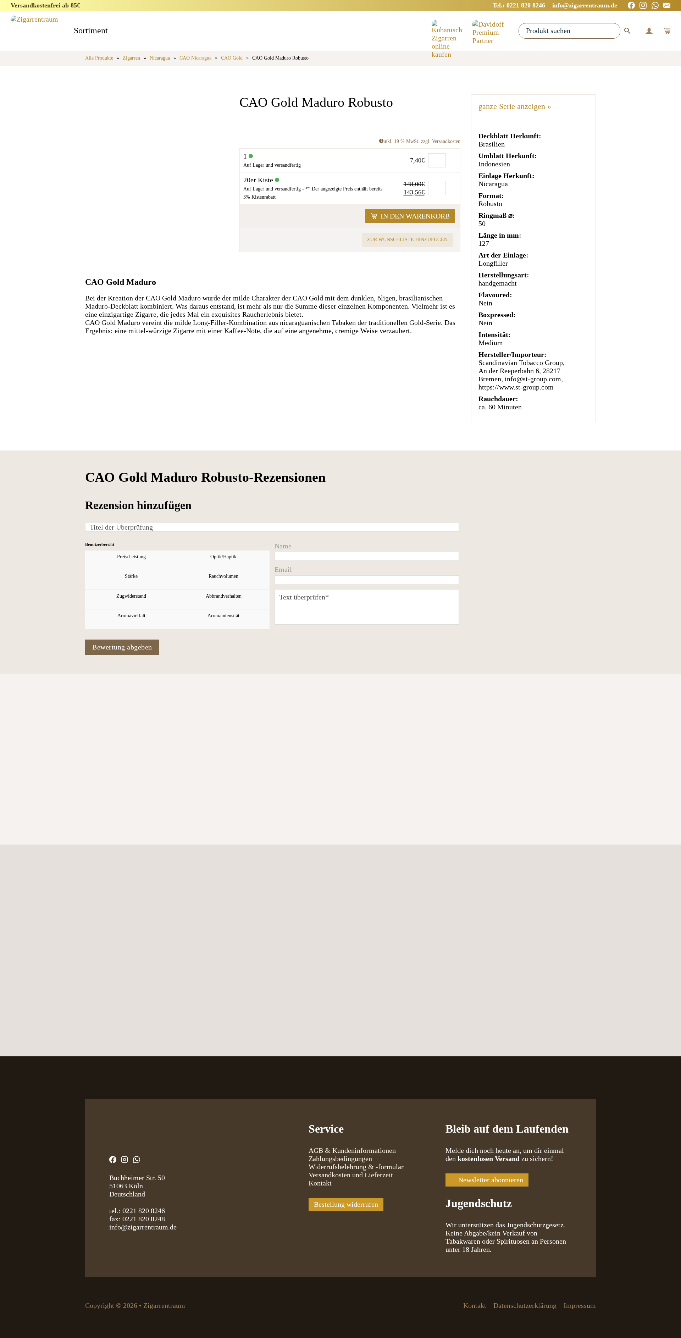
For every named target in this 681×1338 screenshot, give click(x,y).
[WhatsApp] (655, 5)
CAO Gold (232, 58)
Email (283, 569)
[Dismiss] (677, 3)
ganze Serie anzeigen (514, 106)
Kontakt (320, 1183)
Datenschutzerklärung (525, 1305)
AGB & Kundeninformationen (352, 1150)
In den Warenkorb (415, 216)
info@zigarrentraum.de (143, 1227)
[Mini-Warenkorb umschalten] (666, 30)
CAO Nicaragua (195, 58)
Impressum (580, 1305)
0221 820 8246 (143, 1211)
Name (283, 546)
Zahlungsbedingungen (340, 1158)
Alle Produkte (99, 58)
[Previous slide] (93, 772)
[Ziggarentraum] (34, 31)
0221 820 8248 (143, 1219)
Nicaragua (160, 58)
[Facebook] (631, 5)
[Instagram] (643, 5)
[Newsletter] (666, 5)
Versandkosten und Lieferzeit (351, 1175)
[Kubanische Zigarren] (447, 31)
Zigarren (131, 58)
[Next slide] (120, 772)
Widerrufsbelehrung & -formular (356, 1167)
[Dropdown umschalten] (114, 31)
